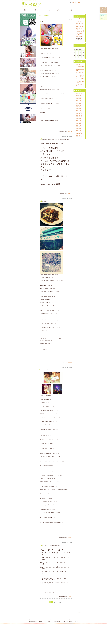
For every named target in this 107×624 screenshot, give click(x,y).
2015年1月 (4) (78, 112)
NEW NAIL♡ (78, 64)
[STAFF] (59, 10)
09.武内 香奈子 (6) (79, 36)
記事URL (70, 131)
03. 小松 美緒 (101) (80, 26)
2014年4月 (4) (78, 126)
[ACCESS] (81, 10)
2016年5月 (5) (78, 97)
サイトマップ (78, 618)
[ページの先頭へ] (82, 612)
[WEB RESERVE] (28, 45)
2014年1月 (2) (78, 132)
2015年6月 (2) (78, 105)
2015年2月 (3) (78, 110)
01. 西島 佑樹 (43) (79, 21)
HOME (27, 618)
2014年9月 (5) (78, 118)
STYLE (41, 618)
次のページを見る (58, 602)
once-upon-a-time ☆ (80, 73)
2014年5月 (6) (78, 125)
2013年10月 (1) (79, 136)
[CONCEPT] (25, 10)
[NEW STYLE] (28, 25)
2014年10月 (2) (79, 116)
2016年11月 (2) (79, 93)
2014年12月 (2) (79, 113)
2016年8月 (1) (78, 95)
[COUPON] (28, 56)
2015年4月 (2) (78, 106)
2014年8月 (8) (78, 120)
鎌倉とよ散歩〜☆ (79, 72)
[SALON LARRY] (28, 112)
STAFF (44, 618)
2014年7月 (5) (78, 122)
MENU (37, 618)
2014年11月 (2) (79, 115)
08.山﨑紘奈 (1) (79, 34)
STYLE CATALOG (60, 618)
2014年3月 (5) (78, 128)
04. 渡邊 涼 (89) (79, 28)
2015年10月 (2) (79, 102)
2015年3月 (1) (78, 108)
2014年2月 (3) (78, 130)
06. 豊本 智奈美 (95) (80, 31)
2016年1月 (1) (78, 100)
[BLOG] (70, 10)
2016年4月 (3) (78, 98)
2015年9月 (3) (78, 103)
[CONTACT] (28, 120)
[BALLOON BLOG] (28, 75)
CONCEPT (32, 618)
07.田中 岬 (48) (79, 33)
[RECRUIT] (28, 82)
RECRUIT (67, 618)
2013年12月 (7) (79, 133)
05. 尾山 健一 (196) (80, 30)
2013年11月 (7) (79, 135)
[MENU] (36, 10)
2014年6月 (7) (78, 123)
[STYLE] (47, 10)
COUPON (72, 618)
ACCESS (53, 618)
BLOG (48, 618)
